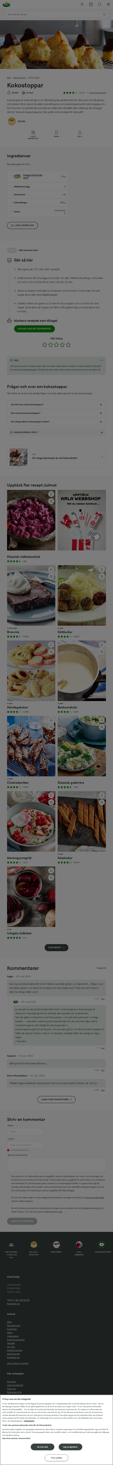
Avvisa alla (42, 1447)
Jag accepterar (70, 1447)
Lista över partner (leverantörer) (16, 1438)
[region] (56, 1430)
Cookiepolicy (29, 1421)
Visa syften (56, 1458)
